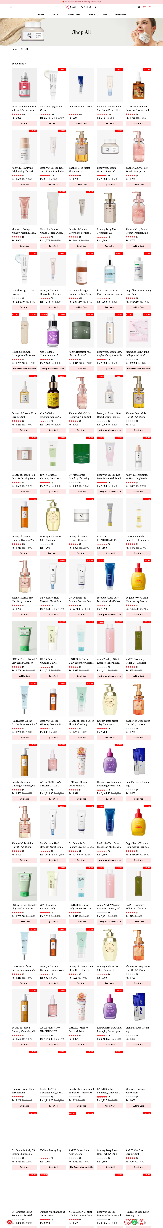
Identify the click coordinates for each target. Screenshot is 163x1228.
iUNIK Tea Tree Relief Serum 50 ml (137, 1213)
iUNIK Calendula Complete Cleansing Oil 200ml (138, 538)
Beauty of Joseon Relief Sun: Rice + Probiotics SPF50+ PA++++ (52, 169)
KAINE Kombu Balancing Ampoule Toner (107, 1091)
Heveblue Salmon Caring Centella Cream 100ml (52, 231)
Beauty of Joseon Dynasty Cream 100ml (109, 1213)
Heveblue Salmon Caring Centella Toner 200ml (23, 353)
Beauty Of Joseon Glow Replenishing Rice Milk (109, 353)
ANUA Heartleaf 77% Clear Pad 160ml (80, 353)
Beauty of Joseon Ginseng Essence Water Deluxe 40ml (52, 722)
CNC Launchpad (73, 14)
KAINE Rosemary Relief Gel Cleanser (136, 661)
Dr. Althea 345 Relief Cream (51, 108)
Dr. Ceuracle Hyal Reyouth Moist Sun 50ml (50, 599)
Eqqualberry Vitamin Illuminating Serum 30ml (137, 599)
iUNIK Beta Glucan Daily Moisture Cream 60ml (80, 661)
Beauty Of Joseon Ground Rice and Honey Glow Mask (107, 169)
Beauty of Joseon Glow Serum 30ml (24, 415)
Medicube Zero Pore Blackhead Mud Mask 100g (108, 599)
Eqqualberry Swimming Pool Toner (138, 292)
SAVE (105, 14)
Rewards (91, 14)
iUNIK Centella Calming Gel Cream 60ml (50, 476)
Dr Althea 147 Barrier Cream (23, 292)
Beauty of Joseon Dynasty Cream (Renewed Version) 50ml (79, 538)
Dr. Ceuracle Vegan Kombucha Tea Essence (81, 292)
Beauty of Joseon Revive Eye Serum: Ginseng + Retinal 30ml (53, 292)
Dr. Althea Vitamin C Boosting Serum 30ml (137, 108)
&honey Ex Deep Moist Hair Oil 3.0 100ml (138, 722)
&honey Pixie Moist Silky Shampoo (50, 538)
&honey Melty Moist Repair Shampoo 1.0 (136, 169)
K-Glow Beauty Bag (50, 1150)
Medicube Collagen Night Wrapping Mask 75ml (23, 231)
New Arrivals (120, 14)
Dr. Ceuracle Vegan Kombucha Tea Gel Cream (22, 1213)
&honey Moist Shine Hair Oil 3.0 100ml (22, 599)
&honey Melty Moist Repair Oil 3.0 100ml (80, 415)
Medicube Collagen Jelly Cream (136, 1091)
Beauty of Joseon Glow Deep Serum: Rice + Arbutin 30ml (109, 415)
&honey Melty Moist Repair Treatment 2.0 (137, 231)
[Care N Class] (81, 7)
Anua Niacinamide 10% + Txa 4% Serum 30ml (24, 108)
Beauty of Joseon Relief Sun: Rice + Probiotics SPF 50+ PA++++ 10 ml (81, 1091)
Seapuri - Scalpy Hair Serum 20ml (23, 1091)
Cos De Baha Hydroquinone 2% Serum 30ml (50, 415)
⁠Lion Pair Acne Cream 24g (137, 784)
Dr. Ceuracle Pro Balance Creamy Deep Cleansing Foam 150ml (81, 599)
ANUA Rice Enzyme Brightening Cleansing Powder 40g (23, 169)
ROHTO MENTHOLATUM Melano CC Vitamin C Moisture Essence (108, 538)
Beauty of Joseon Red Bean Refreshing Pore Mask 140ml (23, 476)
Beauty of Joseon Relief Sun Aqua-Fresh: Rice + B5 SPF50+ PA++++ (109, 108)
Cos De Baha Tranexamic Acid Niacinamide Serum (50, 353)
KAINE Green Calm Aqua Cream (79, 1152)
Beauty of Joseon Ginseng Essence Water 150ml (24, 538)
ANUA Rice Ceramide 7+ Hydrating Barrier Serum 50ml (137, 476)
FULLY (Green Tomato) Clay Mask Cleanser (24, 661)
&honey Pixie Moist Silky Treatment (107, 722)
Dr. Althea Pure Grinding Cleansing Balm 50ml (79, 476)
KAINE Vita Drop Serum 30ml (135, 1152)
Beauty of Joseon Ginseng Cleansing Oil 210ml (23, 784)
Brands (55, 14)
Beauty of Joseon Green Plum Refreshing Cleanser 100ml (81, 722)
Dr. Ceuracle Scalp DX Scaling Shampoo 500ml (23, 1152)
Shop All (40, 14)
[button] (150, 7)
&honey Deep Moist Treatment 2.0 (107, 231)
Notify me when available (24, 369)
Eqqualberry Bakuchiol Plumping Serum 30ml (109, 784)
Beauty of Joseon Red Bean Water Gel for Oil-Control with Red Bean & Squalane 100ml (109, 476)
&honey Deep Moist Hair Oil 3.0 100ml (136, 415)
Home (14, 49)
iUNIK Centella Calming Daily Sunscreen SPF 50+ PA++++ (50, 661)
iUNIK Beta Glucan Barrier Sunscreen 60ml (24, 722)
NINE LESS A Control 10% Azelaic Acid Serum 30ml (81, 1213)
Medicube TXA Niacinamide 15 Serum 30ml (52, 1091)
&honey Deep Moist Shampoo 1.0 (79, 169)
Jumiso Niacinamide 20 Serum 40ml (53, 1213)
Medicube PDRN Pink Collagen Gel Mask (137, 353)
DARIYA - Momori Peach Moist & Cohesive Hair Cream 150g (80, 784)
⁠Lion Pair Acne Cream (80, 106)
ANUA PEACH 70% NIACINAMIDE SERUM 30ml (50, 784)
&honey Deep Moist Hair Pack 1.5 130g (107, 1152)
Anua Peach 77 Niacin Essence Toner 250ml (108, 661)
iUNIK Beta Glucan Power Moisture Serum (109, 292)
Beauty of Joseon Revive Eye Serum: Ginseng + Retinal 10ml (81, 231)
